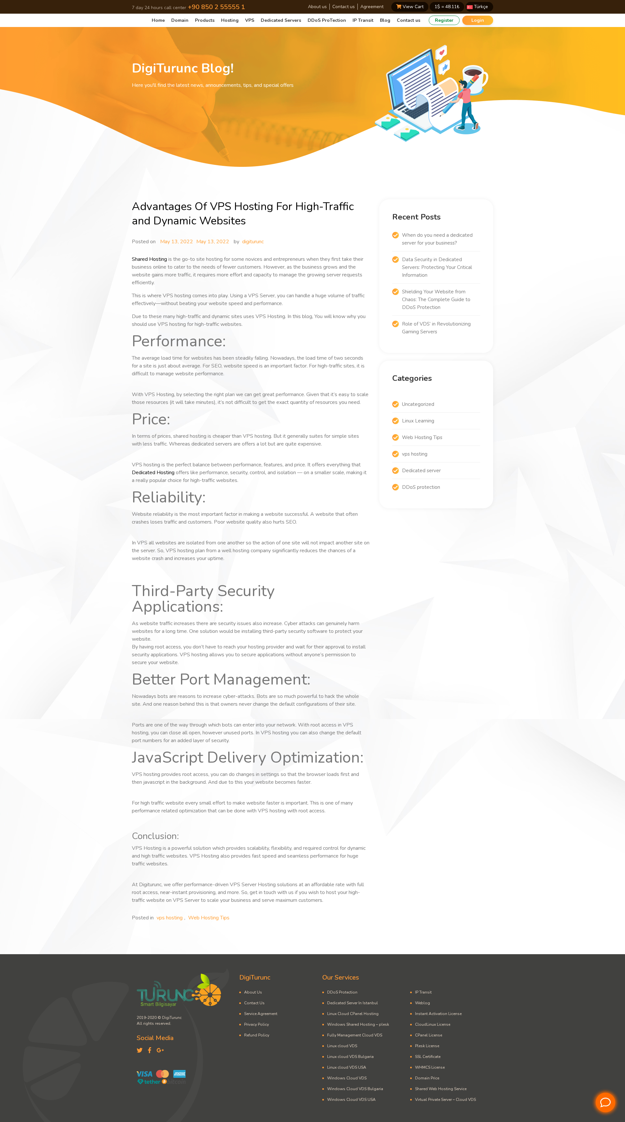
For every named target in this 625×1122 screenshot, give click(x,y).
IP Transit (363, 20)
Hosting (230, 20)
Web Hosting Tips (208, 917)
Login (477, 20)
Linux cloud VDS (342, 1046)
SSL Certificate (427, 1056)
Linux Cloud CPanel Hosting (353, 1013)
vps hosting (170, 917)
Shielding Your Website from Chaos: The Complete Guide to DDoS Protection (436, 299)
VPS (249, 20)
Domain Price (427, 1078)
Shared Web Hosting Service (440, 1088)
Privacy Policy (256, 1024)
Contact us (343, 7)
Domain (179, 20)
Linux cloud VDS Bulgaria (350, 1056)
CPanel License (428, 1035)
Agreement (371, 7)
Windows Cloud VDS (347, 1078)
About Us (253, 992)
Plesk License (427, 1046)
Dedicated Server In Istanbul (352, 1003)
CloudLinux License (432, 1024)
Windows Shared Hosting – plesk (358, 1024)
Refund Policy (256, 1035)
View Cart (412, 7)
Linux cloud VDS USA (346, 1067)
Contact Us (254, 1003)
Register (444, 20)
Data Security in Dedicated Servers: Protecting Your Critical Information (437, 267)
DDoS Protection (342, 992)
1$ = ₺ (447, 7)
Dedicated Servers (281, 20)
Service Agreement (260, 1013)
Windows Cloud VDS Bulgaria (355, 1088)
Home (158, 20)
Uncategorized (418, 404)
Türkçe (480, 7)
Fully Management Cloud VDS (354, 1035)
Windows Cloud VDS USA (351, 1099)
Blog (385, 20)
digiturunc (253, 241)
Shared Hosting (149, 259)
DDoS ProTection (327, 20)
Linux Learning (418, 421)
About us (317, 7)
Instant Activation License (438, 1013)
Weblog (422, 1003)
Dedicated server (421, 470)
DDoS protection (421, 487)
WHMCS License (430, 1067)
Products (205, 20)
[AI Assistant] (605, 1102)
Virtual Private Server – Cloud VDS (445, 1099)
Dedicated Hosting (153, 472)
